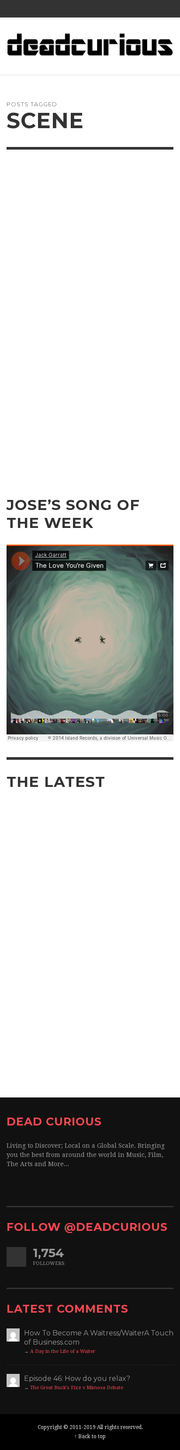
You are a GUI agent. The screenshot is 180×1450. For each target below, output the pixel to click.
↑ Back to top (90, 1436)
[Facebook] (130, 8)
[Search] (17, 8)
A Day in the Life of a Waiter (62, 1351)
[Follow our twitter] (16, 1257)
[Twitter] (146, 8)
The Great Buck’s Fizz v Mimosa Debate (76, 1388)
